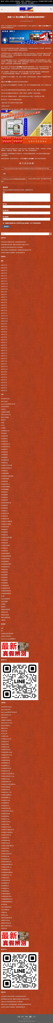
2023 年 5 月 (4, 334)
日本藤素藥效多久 (5, 566)
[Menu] (2, 9)
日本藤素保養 (4, 452)
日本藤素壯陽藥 (5, 478)
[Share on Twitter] (25, 163)
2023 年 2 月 (4, 342)
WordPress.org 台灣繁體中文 (8, 639)
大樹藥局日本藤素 (5, 412)
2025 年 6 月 (4, 267)
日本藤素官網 (4, 481)
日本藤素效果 (4, 500)
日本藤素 (3, 428)
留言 (4, 192)
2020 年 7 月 (4, 350)
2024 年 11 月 (4, 286)
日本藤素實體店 (5, 489)
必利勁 (2, 422)
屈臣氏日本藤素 (5, 417)
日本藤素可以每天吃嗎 (6, 465)
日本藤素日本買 (5, 513)
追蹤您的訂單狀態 (26, 1019)
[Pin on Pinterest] (30, 163)
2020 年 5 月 (4, 355)
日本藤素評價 (4, 572)
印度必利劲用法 (5, 406)
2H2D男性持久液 (5, 398)
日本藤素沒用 (4, 540)
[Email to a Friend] (28, 163)
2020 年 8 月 (4, 347)
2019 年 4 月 (4, 382)
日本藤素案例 (4, 532)
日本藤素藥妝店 (5, 561)
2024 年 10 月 (4, 289)
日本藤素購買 (4, 574)
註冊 (2, 628)
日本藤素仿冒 (4, 438)
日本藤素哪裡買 (5, 473)
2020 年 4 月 (4, 358)
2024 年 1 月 (4, 313)
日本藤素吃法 (4, 470)
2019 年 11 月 (4, 369)
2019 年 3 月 (4, 385)
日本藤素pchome (5, 430)
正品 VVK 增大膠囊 (37, 168)
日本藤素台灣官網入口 (6, 468)
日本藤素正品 (4, 534)
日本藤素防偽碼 (5, 585)
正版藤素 (3, 604)
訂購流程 (3, 620)
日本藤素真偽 (4, 550)
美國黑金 (3, 606)
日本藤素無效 (4, 548)
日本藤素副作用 (5, 460)
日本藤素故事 (4, 497)
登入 (2, 630)
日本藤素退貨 (4, 580)
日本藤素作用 (4, 441)
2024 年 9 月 (4, 291)
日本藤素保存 (4, 449)
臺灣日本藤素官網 (5, 617)
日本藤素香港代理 (5, 588)
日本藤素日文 (4, 510)
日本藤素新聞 (4, 508)
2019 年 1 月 (4, 390)
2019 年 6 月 (4, 377)
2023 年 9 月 (4, 323)
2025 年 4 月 (4, 273)
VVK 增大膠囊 (25, 168)
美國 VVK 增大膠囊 (45, 168)
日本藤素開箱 (4, 582)
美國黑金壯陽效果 (5, 609)
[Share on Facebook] (23, 163)
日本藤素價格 (4, 454)
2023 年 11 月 (4, 318)
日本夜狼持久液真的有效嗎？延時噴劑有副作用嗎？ (13, 242)
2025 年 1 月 (4, 281)
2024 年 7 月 (4, 297)
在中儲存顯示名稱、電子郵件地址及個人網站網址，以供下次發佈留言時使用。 (23, 223)
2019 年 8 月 (4, 371)
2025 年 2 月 (4, 278)
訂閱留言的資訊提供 (6, 636)
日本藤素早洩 (4, 516)
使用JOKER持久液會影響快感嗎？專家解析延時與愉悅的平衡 (16, 250)
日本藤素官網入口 (5, 484)
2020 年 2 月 (4, 363)
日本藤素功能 (4, 462)
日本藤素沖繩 (4, 542)
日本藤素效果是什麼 (6, 502)
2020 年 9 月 (4, 345)
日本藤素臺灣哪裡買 (6, 556)
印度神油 (3, 409)
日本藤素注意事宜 (5, 545)
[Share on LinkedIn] (33, 163)
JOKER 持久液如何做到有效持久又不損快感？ (12, 247)
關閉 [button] (36, 3)
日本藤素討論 (4, 569)
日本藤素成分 (4, 492)
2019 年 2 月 (4, 387)
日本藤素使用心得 (5, 444)
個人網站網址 (6, 216)
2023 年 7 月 (4, 329)
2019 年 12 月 (4, 366)
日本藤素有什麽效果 (6, 524)
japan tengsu (4, 401)
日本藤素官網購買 (5, 486)
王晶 (32, 21)
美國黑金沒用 (4, 612)
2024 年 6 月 (4, 299)
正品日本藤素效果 (5, 598)
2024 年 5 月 (4, 302)
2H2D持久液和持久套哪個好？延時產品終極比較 (13, 252)
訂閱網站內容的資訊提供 (7, 633)
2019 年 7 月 (4, 374)
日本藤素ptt (4, 433)
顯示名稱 (5, 204)
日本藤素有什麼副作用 (6, 521)
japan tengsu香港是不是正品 (8, 404)
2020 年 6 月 (4, 353)
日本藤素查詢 (4, 529)
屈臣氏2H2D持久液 (6, 414)
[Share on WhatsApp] (20, 163)
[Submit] (50, 233)
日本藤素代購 (4, 436)
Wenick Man (30, 168)
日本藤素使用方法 (5, 446)
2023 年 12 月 (4, 315)
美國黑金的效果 (5, 614)
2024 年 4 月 (4, 305)
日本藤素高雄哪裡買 (6, 593)
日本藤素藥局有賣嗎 (6, 564)
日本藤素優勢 (4, 457)
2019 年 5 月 (4, 380)
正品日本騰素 (4, 601)
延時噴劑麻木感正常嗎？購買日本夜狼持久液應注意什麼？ (15, 244)
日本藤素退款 (4, 577)
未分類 (15, 168)
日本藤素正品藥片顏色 (6, 537)
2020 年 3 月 (4, 361)
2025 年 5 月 (4, 270)
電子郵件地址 (6, 210)
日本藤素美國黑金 (5, 553)
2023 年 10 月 (4, 321)
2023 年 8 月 (4, 326)
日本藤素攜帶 (4, 494)
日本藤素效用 (4, 505)
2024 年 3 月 (4, 307)
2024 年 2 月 (4, 310)
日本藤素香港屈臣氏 (6, 590)
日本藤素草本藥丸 (5, 558)
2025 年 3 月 (4, 275)
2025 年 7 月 (4, 265)
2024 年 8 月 (4, 294)
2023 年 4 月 (4, 337)
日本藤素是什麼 (5, 518)
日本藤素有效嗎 (5, 526)
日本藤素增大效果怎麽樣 (7, 476)
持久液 (2, 425)
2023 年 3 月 (4, 339)
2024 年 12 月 (4, 283)
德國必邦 (3, 420)
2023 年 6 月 (4, 331)
